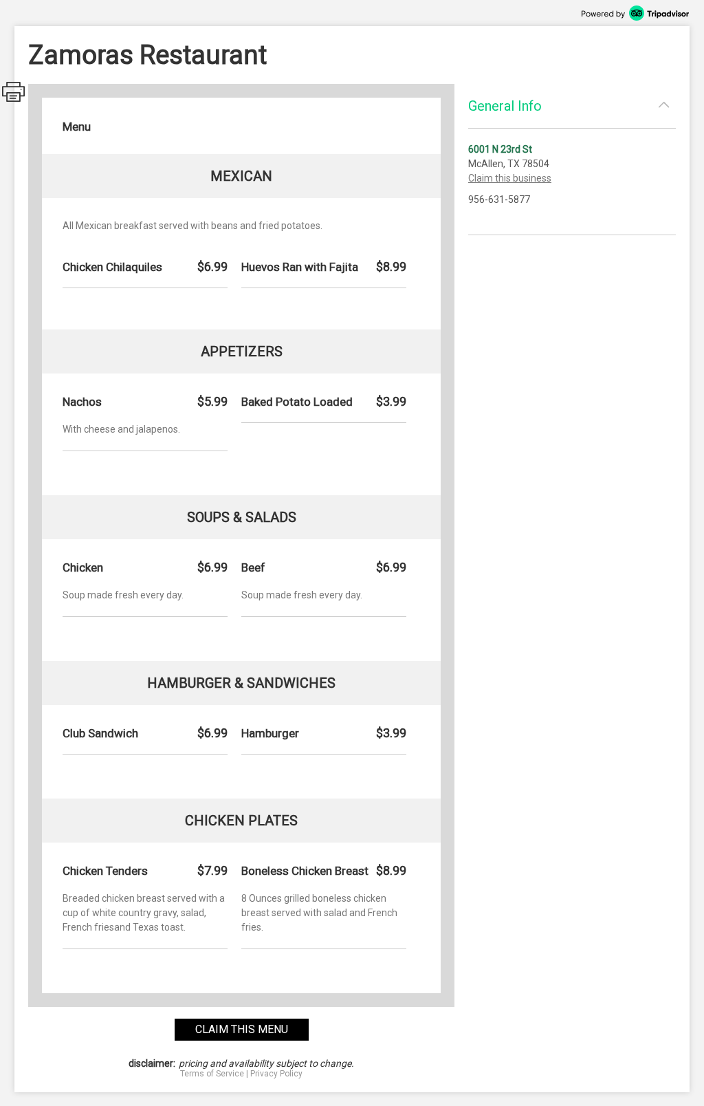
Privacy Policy (276, 1073)
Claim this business (509, 178)
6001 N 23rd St (500, 149)
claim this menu (241, 1029)
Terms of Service (212, 1073)
